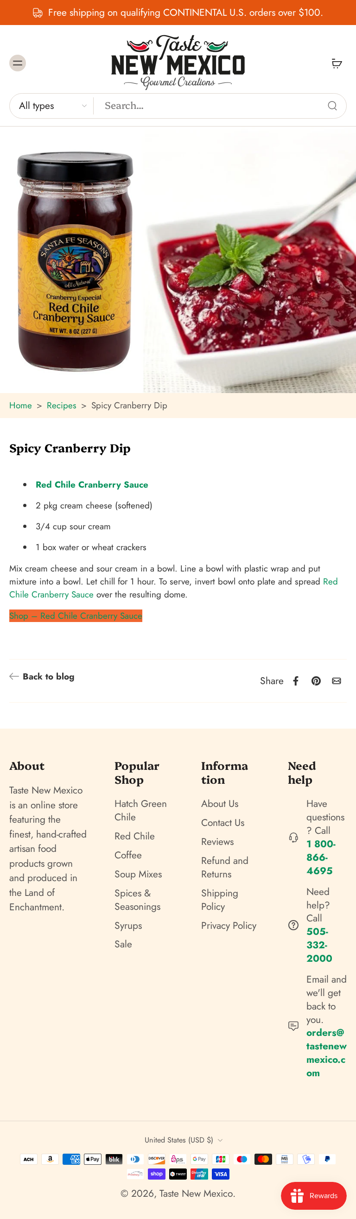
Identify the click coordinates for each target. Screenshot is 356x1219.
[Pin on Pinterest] (316, 681)
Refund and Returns (224, 867)
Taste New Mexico (196, 1193)
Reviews (217, 842)
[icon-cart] (336, 63)
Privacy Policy (228, 926)
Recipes (61, 405)
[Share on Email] (336, 681)
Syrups (128, 926)
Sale (123, 945)
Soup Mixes (138, 874)
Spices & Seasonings (137, 900)
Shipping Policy (219, 900)
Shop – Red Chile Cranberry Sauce (75, 616)
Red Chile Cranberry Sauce (92, 484)
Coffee (128, 855)
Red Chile (134, 836)
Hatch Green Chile (140, 811)
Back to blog (49, 677)
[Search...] (332, 105)
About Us (219, 804)
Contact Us (222, 823)
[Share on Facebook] (296, 681)
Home (20, 405)
